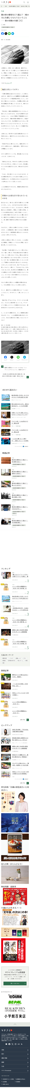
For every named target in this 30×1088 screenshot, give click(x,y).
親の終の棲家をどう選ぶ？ (9, 27)
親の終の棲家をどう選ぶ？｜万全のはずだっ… (20, 508)
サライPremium (6, 1070)
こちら (8, 83)
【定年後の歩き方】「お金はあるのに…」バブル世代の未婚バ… (20, 609)
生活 (6, 6)
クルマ (11, 658)
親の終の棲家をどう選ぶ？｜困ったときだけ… (20, 484)
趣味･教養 (4, 1058)
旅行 (3, 1054)
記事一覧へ (23, 719)
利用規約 (18, 1081)
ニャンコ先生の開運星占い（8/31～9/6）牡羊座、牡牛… (19, 642)
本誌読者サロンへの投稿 (8, 1079)
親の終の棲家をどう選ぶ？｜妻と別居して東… (20, 496)
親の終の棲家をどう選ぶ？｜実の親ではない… (20, 461)
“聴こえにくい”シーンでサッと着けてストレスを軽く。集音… (20, 575)
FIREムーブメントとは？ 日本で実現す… (20, 694)
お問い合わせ (6, 1084)
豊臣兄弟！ (5, 658)
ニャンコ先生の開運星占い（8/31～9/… (19, 703)
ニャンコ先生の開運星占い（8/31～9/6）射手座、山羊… (19, 587)
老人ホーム (20, 660)
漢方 (4, 663)
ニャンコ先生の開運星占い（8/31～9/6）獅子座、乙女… (19, 621)
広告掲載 (5, 1081)
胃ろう (14, 513)
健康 (13, 572)
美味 (3, 1050)
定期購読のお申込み (20, 1079)
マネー (24, 658)
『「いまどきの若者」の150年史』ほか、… (20, 685)
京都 (26, 660)
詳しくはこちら (15, 983)
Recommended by (19, 446)
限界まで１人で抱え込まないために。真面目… (20, 676)
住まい (13, 505)
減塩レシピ (18, 658)
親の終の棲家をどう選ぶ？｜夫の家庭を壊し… (20, 521)
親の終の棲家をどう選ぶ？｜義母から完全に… (20, 472)
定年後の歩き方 (11, 660)
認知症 (4, 660)
